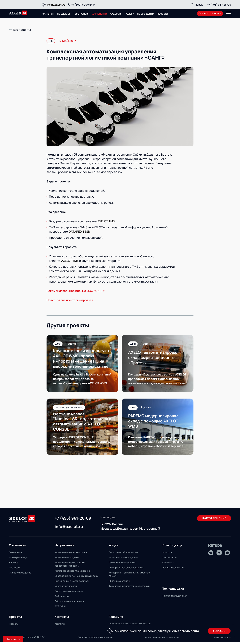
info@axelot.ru (69, 526)
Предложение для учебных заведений (130, 623)
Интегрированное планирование (72, 570)
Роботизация (81, 13)
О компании (15, 552)
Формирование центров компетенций (129, 586)
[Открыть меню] (228, 13)
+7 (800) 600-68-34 (83, 4)
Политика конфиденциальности (95, 637)
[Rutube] (215, 545)
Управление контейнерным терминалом (76, 575)
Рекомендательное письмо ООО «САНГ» (76, 291)
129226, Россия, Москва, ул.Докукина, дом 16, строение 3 (130, 526)
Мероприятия (169, 557)
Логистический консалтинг (70, 591)
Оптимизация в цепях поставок (72, 580)
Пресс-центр (145, 13)
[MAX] (227, 552)
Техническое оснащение (122, 562)
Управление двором (66, 586)
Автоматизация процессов (123, 557)
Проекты (162, 13)
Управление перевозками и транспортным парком (70, 564)
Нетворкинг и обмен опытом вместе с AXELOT (129, 574)
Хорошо (219, 631)
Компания (48, 13)
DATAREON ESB (79, 231)
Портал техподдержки (174, 595)
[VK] (210, 552)
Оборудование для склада (69, 601)
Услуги (129, 13)
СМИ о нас (168, 562)
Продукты (63, 13)
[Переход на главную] (18, 12)
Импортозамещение (20, 572)
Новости (167, 552)
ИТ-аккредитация (18, 557)
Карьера (13, 562)
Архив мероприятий (173, 567)
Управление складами (67, 557)
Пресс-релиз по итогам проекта (70, 300)
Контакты (60, 623)
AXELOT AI (60, 606)
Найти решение (214, 518)
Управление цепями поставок (71, 552)
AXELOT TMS (106, 221)
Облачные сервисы (119, 580)
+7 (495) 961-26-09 (219, 4)
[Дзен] (219, 552)
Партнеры (14, 567)
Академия (116, 13)
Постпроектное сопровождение (126, 567)
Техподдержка (56, 4)
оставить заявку (210, 13)
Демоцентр (99, 13)
